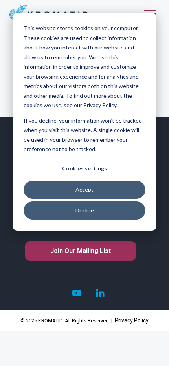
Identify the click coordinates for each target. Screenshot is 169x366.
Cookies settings (84, 168)
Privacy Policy (132, 320)
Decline (84, 210)
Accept (84, 189)
